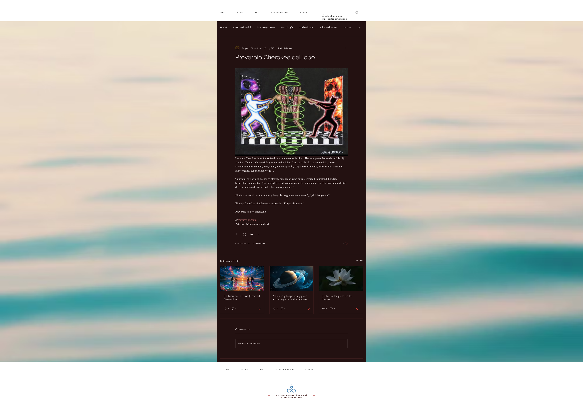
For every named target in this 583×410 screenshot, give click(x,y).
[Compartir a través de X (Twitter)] (244, 234)
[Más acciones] (346, 48)
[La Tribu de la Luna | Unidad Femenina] (242, 278)
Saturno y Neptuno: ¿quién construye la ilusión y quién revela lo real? (291, 297)
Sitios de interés (328, 27)
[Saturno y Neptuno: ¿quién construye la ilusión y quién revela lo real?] (292, 278)
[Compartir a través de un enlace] (259, 234)
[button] (359, 27)
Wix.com (298, 397)
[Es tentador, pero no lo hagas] (341, 278)
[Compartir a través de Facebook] (236, 234)
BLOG (223, 27)
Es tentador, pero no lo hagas (336, 297)
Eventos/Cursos (266, 27)
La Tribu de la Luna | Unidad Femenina (242, 297)
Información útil (242, 27)
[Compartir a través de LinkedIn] (251, 234)
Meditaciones (306, 27)
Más (345, 27)
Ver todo (359, 260)
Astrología (287, 27)
